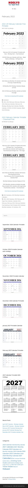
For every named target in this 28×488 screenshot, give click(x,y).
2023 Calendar (17, 451)
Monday (4, 106)
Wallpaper (6, 469)
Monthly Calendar (6, 207)
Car (13, 458)
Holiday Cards (19, 463)
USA (20, 207)
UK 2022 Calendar (16, 108)
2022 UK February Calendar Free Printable (14, 25)
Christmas (16, 458)
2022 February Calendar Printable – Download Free (14, 118)
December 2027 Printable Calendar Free (13, 432)
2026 (22, 453)
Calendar (10, 201)
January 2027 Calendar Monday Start (12, 430)
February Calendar (10, 104)
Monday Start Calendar (13, 106)
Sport (21, 464)
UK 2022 (9, 108)
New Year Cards (15, 464)
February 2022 (11, 203)
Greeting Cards (16, 461)
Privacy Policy (12, 479)
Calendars (6, 100)
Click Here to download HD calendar (14, 96)
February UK (18, 104)
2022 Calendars (7, 195)
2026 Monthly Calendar (11, 456)
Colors (7, 461)
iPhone (7, 464)
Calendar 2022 (17, 201)
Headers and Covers (9, 463)
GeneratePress (21, 486)
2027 (20, 456)
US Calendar (15, 207)
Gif (10, 461)
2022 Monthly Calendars (18, 195)
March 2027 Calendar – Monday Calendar (13, 426)
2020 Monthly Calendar (18, 445)
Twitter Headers (8, 466)
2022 (4, 102)
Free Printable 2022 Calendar (17, 205)
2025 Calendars (14, 453)
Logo (10, 464)
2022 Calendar (10, 199)
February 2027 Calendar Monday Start (12, 428)
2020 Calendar (7, 445)
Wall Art (16, 466)
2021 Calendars (8, 447)
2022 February (10, 102)
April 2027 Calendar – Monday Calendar (13, 424)
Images (4, 464)
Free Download (6, 205)
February (17, 102)
